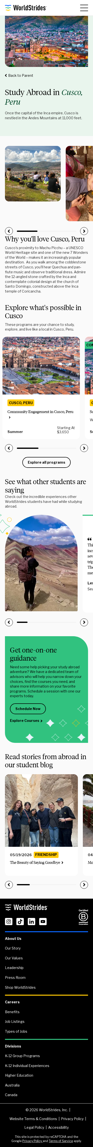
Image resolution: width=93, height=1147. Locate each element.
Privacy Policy (72, 1119)
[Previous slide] (9, 231)
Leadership (14, 968)
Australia (12, 1085)
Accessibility (58, 1127)
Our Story (13, 948)
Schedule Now (27, 709)
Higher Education (19, 1075)
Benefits (12, 1012)
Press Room (15, 977)
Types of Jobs (16, 1031)
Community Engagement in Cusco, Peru (40, 411)
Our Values (14, 958)
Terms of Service (61, 1141)
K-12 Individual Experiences (27, 1066)
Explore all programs (46, 462)
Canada (11, 1095)
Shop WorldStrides (20, 987)
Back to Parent (20, 75)
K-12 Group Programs (22, 1056)
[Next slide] (84, 231)
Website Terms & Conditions (33, 1119)
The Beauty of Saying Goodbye (35, 862)
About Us (13, 938)
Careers (12, 1002)
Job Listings (15, 1021)
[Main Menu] (84, 8)
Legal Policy (34, 1127)
